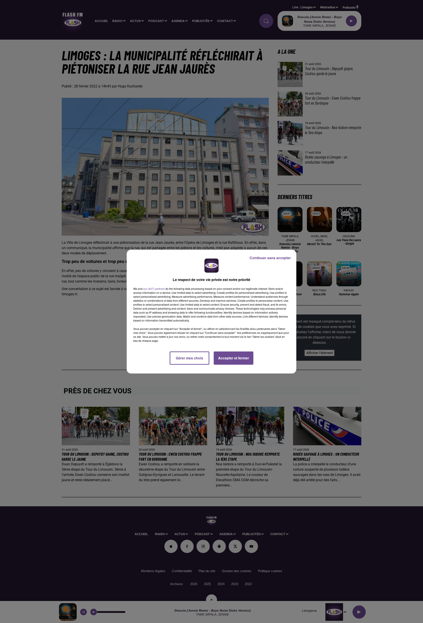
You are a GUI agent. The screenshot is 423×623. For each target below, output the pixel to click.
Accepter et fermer (233, 357)
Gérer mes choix (189, 357)
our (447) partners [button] (154, 288)
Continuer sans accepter (270, 257)
